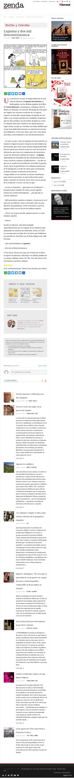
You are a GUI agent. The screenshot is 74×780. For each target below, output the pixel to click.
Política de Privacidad (45, 769)
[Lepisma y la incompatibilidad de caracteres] (25, 292)
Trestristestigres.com (27, 769)
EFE (28, 523)
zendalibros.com (32, 413)
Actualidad (11, 17)
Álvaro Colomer (32, 591)
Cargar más (25, 759)
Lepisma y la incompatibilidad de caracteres (26, 300)
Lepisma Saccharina (28, 38)
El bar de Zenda (64, 146)
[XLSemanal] (64, 4)
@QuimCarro (21, 328)
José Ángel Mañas (32, 735)
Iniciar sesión (42, 366)
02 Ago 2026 (63, 149)
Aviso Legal (36, 769)
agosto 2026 (58, 182)
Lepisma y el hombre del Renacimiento (13, 300)
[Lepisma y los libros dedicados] (37, 292)
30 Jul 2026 (63, 161)
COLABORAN (36, 1)
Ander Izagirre (32, 467)
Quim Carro (15, 38)
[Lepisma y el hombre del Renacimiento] (13, 292)
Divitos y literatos (20, 17)
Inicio (5, 17)
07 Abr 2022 (7, 38)
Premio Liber (57, 772)
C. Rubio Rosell (32, 401)
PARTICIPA (52, 1)
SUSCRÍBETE (44, 1)
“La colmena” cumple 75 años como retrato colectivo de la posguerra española (31, 516)
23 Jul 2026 (63, 173)
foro (27, 342)
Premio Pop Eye (66, 772)
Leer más (19, 458)
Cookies (54, 769)
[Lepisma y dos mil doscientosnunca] (25, 67)
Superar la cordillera (25, 464)
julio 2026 (57, 185)
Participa (59, 769)
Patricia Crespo (32, 628)
